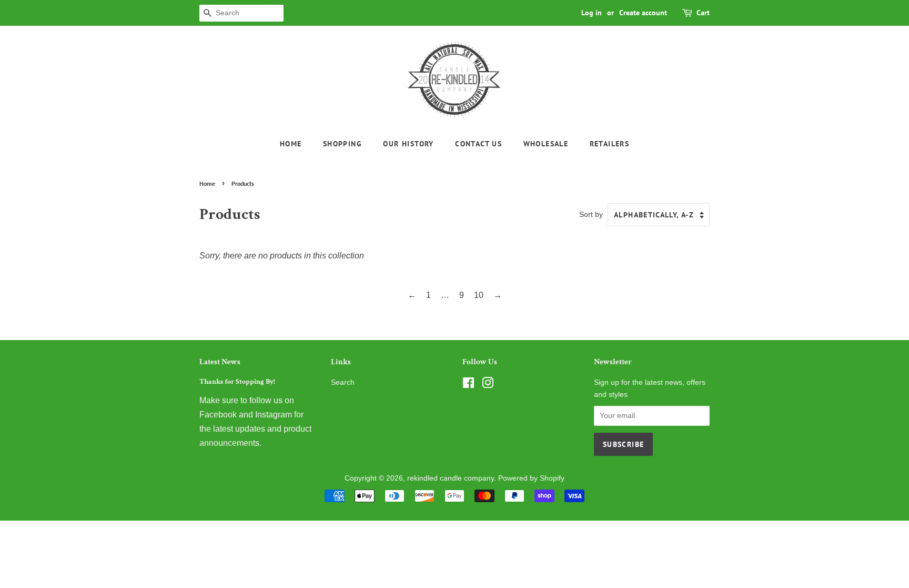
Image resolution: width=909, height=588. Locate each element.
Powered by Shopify (531, 478)
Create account (643, 12)
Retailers (610, 143)
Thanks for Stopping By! (237, 381)
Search (343, 382)
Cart (703, 12)
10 (478, 295)
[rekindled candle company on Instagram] (487, 385)
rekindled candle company (450, 478)
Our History (408, 143)
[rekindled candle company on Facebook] (468, 385)
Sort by (591, 214)
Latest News (219, 362)
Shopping (342, 143)
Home (291, 143)
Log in (591, 12)
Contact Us (478, 143)
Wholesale (546, 143)
